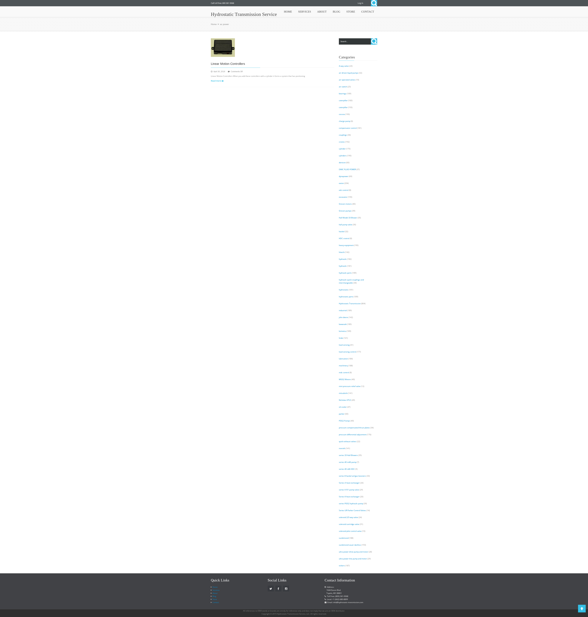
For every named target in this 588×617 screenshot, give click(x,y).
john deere (343, 317)
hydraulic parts (345, 273)
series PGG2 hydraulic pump (351, 503)
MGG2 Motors (345, 379)
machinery (343, 365)
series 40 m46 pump (347, 462)
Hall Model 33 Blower (348, 217)
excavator (343, 197)
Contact (215, 602)
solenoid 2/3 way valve (348, 517)
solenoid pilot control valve (350, 531)
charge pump (344, 121)
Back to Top (582, 608)
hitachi (342, 252)
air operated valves (347, 79)
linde (341, 338)
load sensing (344, 345)
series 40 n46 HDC (347, 469)
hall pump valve (345, 224)
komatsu (342, 331)
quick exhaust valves (347, 441)
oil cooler (343, 407)
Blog (214, 596)
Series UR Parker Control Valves (352, 510)
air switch (343, 86)
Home (214, 24)
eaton (341, 183)
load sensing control (347, 351)
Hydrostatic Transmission (350, 303)
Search (374, 3)
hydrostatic (343, 289)
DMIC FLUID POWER (347, 169)
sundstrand (344, 538)
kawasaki (343, 324)
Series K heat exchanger (349, 496)
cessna (342, 114)
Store (214, 599)
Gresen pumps (345, 210)
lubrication (343, 358)
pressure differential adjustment (352, 434)
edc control (343, 190)
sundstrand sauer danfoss (350, 545)
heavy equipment (346, 245)
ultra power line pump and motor (353, 558)
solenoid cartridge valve (349, 524)
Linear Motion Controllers (228, 63)
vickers (342, 565)
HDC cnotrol (344, 238)
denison (342, 162)
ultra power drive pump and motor (353, 551)
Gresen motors (345, 204)
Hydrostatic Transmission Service (244, 14)
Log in (360, 3)
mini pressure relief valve (349, 386)
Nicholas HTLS (345, 400)
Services (216, 590)
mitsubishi (343, 393)
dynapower (343, 176)
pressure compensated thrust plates (354, 427)
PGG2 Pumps (344, 420)
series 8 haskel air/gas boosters (352, 476)
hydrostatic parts (346, 296)
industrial (343, 310)
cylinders (343, 155)
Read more (216, 80)
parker (342, 414)
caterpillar (343, 100)
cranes (342, 142)
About (214, 593)
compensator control (348, 128)
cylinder (342, 148)
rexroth (342, 448)
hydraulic (343, 259)
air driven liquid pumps (348, 73)
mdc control (344, 372)
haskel (341, 231)
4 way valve (344, 66)
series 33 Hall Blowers (348, 455)
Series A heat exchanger (349, 483)
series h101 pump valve (349, 489)
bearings (342, 93)
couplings (343, 135)
